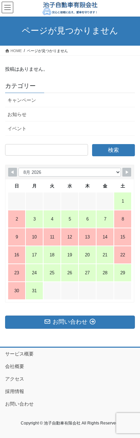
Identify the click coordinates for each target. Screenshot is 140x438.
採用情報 (14, 391)
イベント (17, 128)
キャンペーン (21, 100)
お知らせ (17, 114)
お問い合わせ (19, 404)
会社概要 (14, 366)
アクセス (14, 379)
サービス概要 (19, 353)
